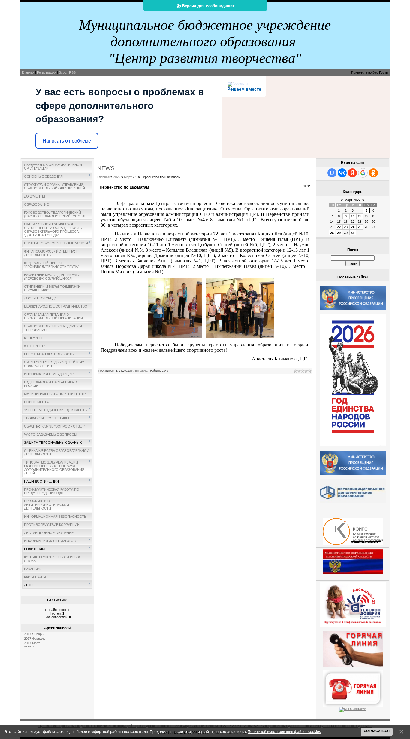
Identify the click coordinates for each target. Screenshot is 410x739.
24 (352, 227)
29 (339, 233)
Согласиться (377, 731)
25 (359, 227)
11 (359, 216)
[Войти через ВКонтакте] (342, 172)
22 (339, 227)
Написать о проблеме (67, 140)
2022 (116, 177)
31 (352, 233)
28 (332, 233)
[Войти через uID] (331, 172)
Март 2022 (352, 200)
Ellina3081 (141, 370)
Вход (62, 72)
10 (352, 216)
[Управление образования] (353, 647)
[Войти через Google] (363, 173)
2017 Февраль (34, 638)
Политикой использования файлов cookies (284, 732)
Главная (28, 72)
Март (128, 177)
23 (346, 227)
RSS (72, 72)
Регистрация (46, 72)
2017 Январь (34, 634)
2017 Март (32, 643)
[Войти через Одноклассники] (373, 172)
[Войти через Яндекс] (352, 172)
